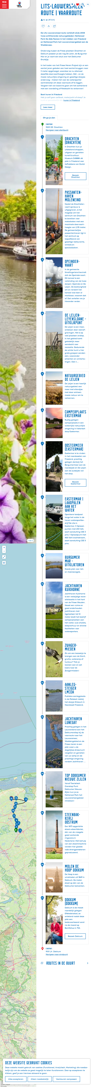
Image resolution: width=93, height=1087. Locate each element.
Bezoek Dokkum (75, 936)
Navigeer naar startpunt (57, 130)
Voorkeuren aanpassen (66, 1079)
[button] (16, 831)
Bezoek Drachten (75, 176)
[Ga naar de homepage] (19, 4)
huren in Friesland (71, 100)
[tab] (30, 540)
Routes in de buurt (60, 963)
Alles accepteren (15, 1079)
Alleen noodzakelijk (40, 1079)
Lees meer (48, 107)
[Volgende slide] (33, 272)
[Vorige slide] (3, 272)
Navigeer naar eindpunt (57, 954)
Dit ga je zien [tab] (49, 117)
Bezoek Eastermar (75, 483)
